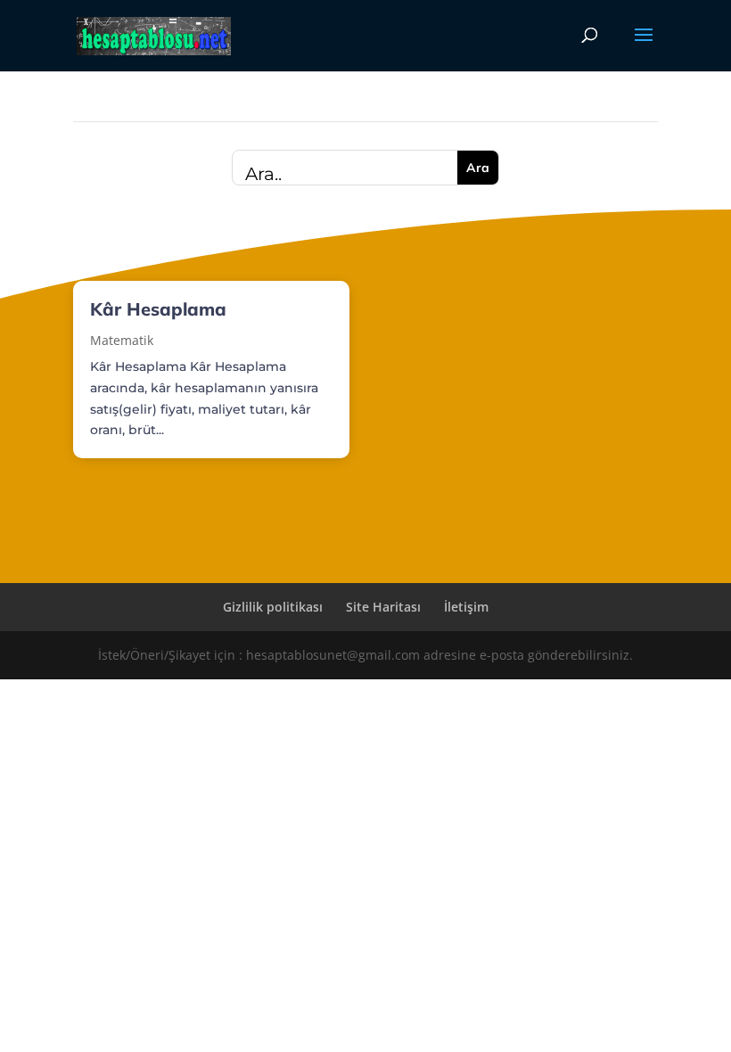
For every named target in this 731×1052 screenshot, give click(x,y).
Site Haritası (383, 606)
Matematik (121, 340)
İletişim (466, 606)
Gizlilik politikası (273, 606)
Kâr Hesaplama (158, 309)
